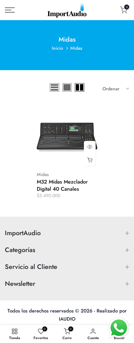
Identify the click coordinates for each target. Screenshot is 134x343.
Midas (43, 174)
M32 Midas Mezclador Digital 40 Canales (62, 185)
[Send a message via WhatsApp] (119, 328)
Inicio (57, 48)
